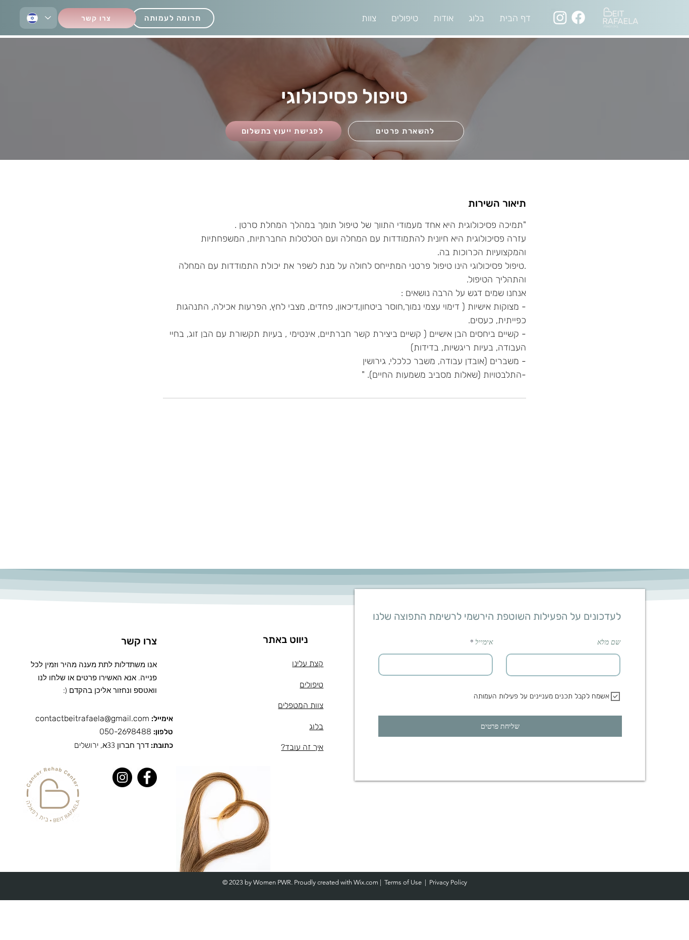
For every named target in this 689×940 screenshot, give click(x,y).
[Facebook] (578, 17)
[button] (406, 131)
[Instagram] (560, 17)
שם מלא (608, 641)
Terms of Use (403, 882)
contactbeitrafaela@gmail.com (92, 718)
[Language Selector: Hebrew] (38, 18)
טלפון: (163, 731)
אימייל (484, 641)
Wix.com (366, 882)
